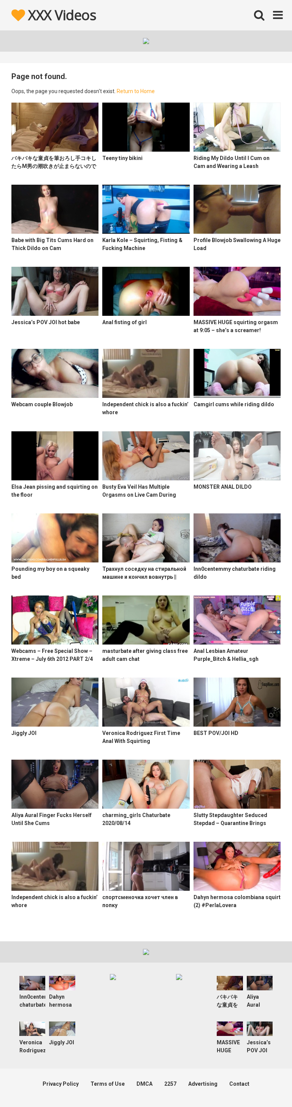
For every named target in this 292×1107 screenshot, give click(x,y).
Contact (239, 1084)
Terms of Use (107, 1084)
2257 (170, 1084)
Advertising (202, 1084)
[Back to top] (266, 1084)
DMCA (144, 1084)
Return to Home (136, 91)
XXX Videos (60, 15)
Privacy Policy (61, 1084)
